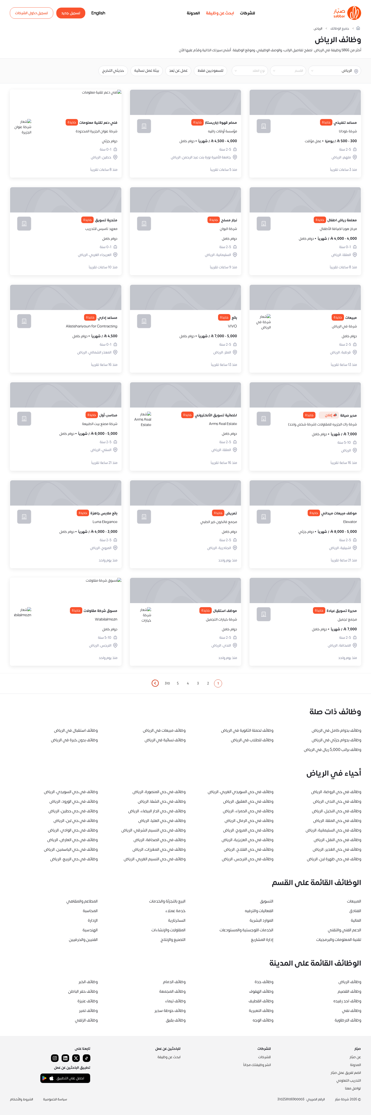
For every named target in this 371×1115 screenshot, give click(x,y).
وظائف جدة (264, 982)
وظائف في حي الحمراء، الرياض (248, 811)
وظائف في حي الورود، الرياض (73, 801)
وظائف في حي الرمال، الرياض (249, 820)
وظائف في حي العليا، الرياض (162, 820)
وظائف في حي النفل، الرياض (337, 840)
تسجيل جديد (70, 13)
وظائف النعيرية (261, 1010)
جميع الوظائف (339, 28)
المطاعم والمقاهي (82, 901)
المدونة (193, 13)
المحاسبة (90, 911)
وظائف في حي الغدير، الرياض (337, 849)
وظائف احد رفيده (347, 1001)
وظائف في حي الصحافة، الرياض (160, 840)
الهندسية (90, 930)
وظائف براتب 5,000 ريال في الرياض (332, 749)
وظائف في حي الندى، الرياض (337, 801)
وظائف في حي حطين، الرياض (73, 811)
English (98, 13)
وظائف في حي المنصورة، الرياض (159, 792)
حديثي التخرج (113, 70)
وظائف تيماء (175, 1001)
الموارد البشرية (261, 920)
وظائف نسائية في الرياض (165, 740)
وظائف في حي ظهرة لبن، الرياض (334, 859)
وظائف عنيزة (87, 1001)
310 (167, 683)
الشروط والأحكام (21, 1099)
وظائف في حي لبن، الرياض (76, 820)
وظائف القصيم (349, 991)
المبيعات (354, 901)
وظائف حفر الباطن (83, 991)
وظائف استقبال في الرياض (76, 730)
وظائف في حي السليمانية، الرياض (333, 830)
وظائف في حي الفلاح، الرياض (248, 849)
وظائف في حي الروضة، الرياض (336, 792)
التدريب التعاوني (348, 1080)
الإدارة (93, 920)
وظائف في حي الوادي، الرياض (73, 830)
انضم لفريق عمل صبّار (346, 1072)
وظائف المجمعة (172, 991)
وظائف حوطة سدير (170, 1010)
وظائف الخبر (88, 982)
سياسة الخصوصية (55, 1099)
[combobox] (284, 71)
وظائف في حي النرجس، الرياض (247, 859)
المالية (356, 920)
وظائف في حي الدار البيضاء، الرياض (157, 811)
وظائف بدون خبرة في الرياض (74, 740)
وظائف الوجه (263, 1020)
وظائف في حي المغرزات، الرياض (159, 849)
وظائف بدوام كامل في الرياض (336, 730)
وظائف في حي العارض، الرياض (72, 840)
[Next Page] (155, 683)
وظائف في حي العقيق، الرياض (248, 801)
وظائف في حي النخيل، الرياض (336, 811)
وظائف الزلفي (86, 1020)
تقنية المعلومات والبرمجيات (338, 939)
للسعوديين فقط (210, 70)
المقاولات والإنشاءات (168, 930)
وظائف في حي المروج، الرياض (248, 830)
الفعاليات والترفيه (259, 911)
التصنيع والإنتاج (173, 939)
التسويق (266, 901)
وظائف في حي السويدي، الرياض (71, 792)
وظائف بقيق (176, 1020)
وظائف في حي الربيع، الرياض (74, 859)
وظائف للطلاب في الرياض (252, 740)
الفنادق (355, 911)
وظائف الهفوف (261, 991)
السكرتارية (177, 920)
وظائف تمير (88, 1010)
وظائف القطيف (261, 1001)
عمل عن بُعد (178, 70)
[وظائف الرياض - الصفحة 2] (155, 683)
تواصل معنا (353, 1088)
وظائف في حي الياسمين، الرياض (71, 849)
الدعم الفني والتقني (344, 930)
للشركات (247, 13)
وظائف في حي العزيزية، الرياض (247, 840)
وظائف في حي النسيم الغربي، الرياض (155, 859)
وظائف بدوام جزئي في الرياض (336, 740)
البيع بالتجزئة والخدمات (167, 901)
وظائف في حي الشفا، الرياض (162, 801)
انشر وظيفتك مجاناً (257, 1064)
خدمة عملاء (175, 911)
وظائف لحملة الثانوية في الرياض (247, 730)
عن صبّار (355, 1057)
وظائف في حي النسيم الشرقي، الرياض (153, 830)
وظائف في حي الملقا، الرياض (337, 820)
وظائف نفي (351, 1010)
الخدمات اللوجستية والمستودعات (246, 930)
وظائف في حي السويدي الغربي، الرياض (240, 792)
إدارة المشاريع (262, 939)
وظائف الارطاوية (348, 1020)
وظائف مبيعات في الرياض (164, 730)
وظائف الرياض (349, 982)
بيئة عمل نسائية (146, 70)
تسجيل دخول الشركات (31, 13)
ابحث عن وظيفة (220, 13)
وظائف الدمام (174, 982)
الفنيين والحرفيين (83, 939)
